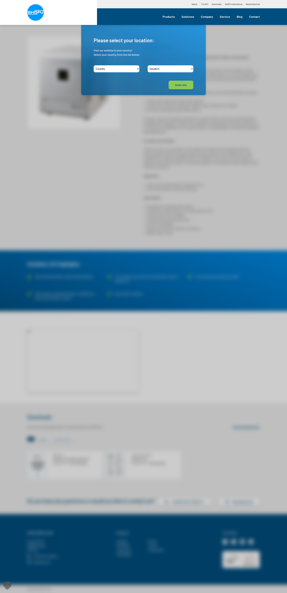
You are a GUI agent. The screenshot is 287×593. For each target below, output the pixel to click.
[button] (7, 585)
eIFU (206, 4)
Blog (239, 16)
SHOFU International (233, 4)
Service (225, 16)
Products (169, 16)
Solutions (188, 16)
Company (207, 16)
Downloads (217, 4)
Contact (254, 16)
